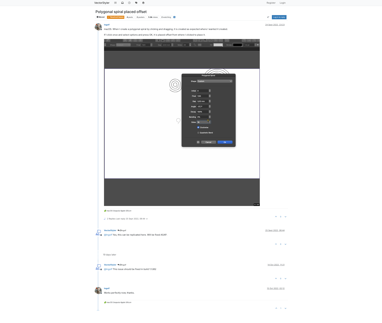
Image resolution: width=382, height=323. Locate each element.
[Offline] (99, 26)
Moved (101, 17)
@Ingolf (122, 230)
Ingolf (107, 24)
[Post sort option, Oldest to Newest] (268, 17)
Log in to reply (279, 17)
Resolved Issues (117, 17)
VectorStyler (102, 2)
